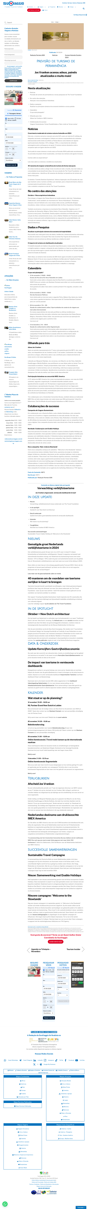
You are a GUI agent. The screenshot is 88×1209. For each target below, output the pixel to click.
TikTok (61, 1060)
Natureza (66, 1110)
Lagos (66, 1100)
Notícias (54, 55)
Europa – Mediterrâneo (66, 1138)
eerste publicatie (41, 640)
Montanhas (66, 1103)
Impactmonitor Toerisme (68, 675)
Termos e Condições (34, 1184)
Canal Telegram (27, 1060)
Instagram (51, 1060)
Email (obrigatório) (9, 54)
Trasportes (52, 7)
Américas (23, 1084)
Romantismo (66, 1119)
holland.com (58, 620)
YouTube (82, 1060)
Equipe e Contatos (35, 1070)
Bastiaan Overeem (55, 711)
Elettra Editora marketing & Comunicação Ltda (43, 1180)
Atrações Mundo (66, 1080)
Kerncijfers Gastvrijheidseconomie (69, 655)
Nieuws (32, 501)
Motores (65, 1106)
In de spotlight (34, 507)
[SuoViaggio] (13, 5)
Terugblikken (34, 525)
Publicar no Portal (34, 10)
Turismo (31, 7)
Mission (11, 1070)
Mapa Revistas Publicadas (23, 1106)
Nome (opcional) (8, 48)
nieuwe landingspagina (39, 914)
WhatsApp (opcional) (10, 60)
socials (70, 620)
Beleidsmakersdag (59, 728)
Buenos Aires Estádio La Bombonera (13, 308)
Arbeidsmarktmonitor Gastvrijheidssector (41, 685)
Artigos (71, 7)
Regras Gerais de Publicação (44, 1186)
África (23, 1080)
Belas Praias (66, 1087)
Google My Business (49, 1064)
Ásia (23, 1087)
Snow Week (23, 1167)
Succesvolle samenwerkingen (37, 531)
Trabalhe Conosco (62, 1070)
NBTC (43, 472)
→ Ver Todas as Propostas (13, 177)
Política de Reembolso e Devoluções (49, 1184)
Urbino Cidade (8, 291)
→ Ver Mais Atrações (11, 280)
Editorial (17, 409)
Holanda (73, 55)
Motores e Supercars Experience (23, 1154)
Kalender (33, 519)
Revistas (61, 7)
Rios (66, 1116)
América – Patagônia (66, 1132)
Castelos (65, 1090)
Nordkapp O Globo (10, 357)
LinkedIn (40, 1060)
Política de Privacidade (37, 1182)
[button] (5, 1204)
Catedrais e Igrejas (66, 1093)
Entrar (46, 10)
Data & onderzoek (35, 513)
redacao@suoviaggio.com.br (13, 439)
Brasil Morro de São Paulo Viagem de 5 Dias (15, 184)
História (66, 1097)
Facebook (71, 1060)
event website (62, 717)
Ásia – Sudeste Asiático (66, 1135)
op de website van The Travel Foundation (58, 604)
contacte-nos (8, 407)
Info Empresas (44, 1072)
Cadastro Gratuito (21, 1070)
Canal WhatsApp (13, 1060)
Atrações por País (23, 1097)
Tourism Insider (73, 949)
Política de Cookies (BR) (50, 1182)
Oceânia (23, 1093)
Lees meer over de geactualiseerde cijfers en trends (44, 573)
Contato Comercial (48, 1070)
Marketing (9, 411)
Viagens (41, 7)
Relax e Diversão (66, 1113)
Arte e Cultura (66, 1084)
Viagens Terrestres (23, 1128)
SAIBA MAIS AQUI (55, 942)
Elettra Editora (74, 1070)
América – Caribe (66, 1128)
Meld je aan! (32, 754)
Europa (67, 55)
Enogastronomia (23, 1145)
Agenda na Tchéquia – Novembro (41, 950)
